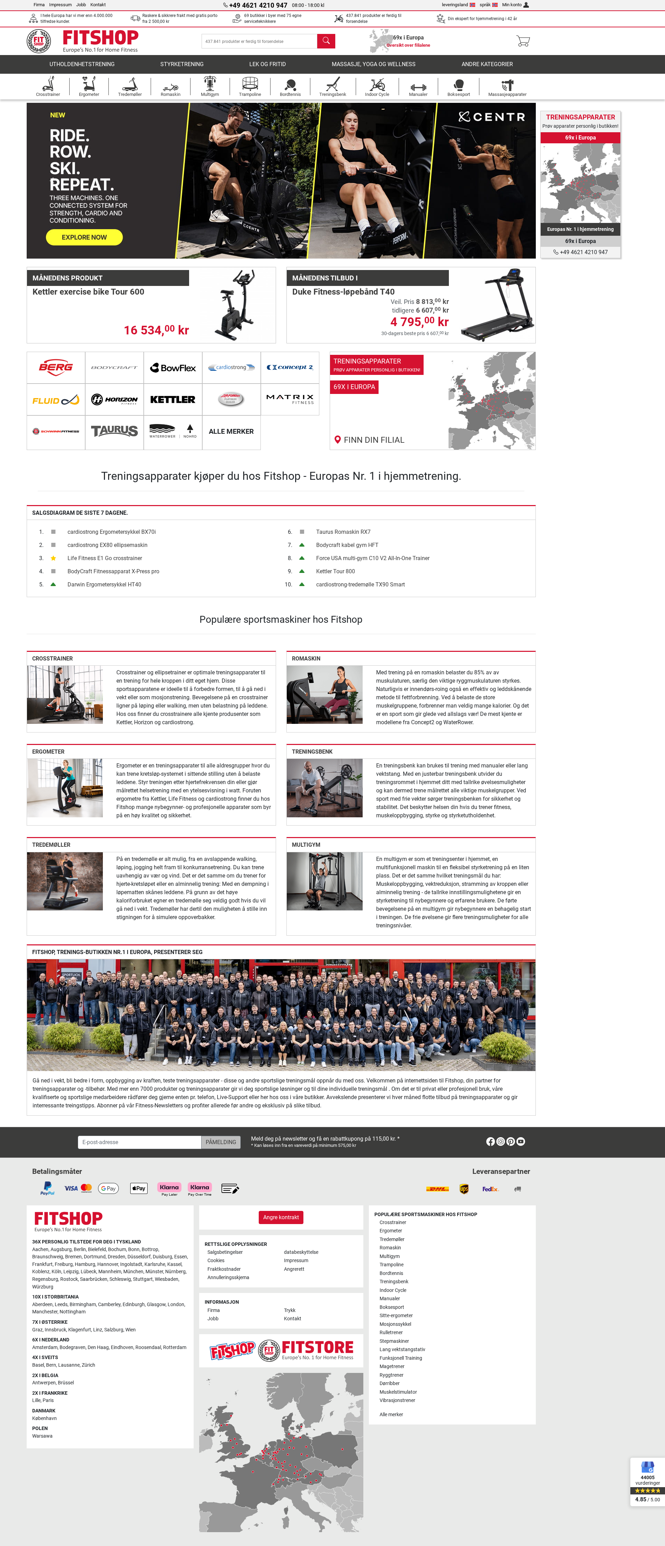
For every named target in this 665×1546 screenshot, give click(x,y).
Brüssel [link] (66, 1383)
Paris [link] (48, 1400)
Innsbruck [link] (55, 1330)
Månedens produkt (68, 278)
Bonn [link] (134, 1249)
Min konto (512, 4)
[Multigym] (325, 881)
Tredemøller (51, 845)
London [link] (176, 1304)
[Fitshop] (88, 40)
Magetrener (392, 1366)
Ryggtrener (392, 1375)
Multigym (306, 845)
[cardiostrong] (231, 367)
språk (485, 4)
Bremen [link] (73, 1257)
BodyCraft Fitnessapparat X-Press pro (113, 571)
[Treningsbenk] (325, 787)
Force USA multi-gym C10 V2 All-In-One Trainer (372, 558)
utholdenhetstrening (82, 64)
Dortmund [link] (95, 1257)
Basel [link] (38, 1365)
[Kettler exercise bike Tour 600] (238, 305)
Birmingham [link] (83, 1304)
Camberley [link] (109, 1304)
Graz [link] (37, 1330)
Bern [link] (51, 1365)
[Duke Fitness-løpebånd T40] (497, 305)
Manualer (390, 1299)
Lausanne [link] (69, 1365)
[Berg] (56, 367)
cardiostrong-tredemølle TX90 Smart (360, 584)
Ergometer (48, 751)
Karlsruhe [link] (154, 1264)
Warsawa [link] (42, 1436)
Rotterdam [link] (174, 1347)
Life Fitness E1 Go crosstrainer (105, 558)
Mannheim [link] (109, 1272)
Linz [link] (97, 1330)
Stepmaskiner (394, 1341)
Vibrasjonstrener (397, 1400)
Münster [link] (154, 1272)
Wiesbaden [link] (166, 1279)
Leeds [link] (61, 1304)
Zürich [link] (88, 1365)
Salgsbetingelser (225, 1252)
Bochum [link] (117, 1249)
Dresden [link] (116, 1257)
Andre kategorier (487, 64)
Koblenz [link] (41, 1272)
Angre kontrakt (281, 1217)
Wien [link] (130, 1330)
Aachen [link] (40, 1249)
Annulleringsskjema (228, 1277)
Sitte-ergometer (396, 1316)
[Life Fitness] (231, 399)
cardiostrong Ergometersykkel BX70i (112, 532)
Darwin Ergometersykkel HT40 (104, 584)
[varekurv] (525, 41)
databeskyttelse (301, 1252)
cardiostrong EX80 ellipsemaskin (108, 545)
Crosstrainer (52, 658)
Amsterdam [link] (44, 1347)
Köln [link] (56, 1272)
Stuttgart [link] (143, 1279)
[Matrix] (290, 399)
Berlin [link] (80, 1249)
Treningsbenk (312, 751)
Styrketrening (182, 64)
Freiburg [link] (64, 1264)
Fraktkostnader (224, 1269)
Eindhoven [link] (122, 1347)
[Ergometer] (65, 787)
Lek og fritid (267, 64)
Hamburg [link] (85, 1264)
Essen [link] (180, 1257)
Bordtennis (391, 1273)
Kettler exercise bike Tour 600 (88, 292)
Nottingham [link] (73, 1312)
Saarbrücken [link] (93, 1279)
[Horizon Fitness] (114, 399)
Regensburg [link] (45, 1279)
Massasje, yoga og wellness (374, 64)
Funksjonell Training (401, 1358)
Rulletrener (391, 1333)
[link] (433, 401)
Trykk (289, 1310)
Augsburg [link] (61, 1249)
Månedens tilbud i (325, 278)
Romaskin (306, 658)
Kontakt (98, 4)
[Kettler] (173, 399)
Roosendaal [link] (148, 1347)
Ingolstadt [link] (131, 1264)
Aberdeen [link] (42, 1304)
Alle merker (391, 1415)
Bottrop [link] (150, 1249)
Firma (39, 4)
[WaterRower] (173, 431)
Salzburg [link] (113, 1330)
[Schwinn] (56, 431)
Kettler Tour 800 (335, 571)
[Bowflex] (173, 367)
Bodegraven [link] (73, 1347)
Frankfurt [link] (42, 1264)
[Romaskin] (325, 694)
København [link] (44, 1418)
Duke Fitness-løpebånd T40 (343, 292)
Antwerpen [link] (44, 1383)
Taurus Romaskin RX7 (343, 532)
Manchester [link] (44, 1312)
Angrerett (294, 1269)
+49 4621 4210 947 (583, 252)
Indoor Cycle (393, 1290)
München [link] (133, 1272)
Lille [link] (36, 1400)
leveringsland (455, 4)
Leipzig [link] (71, 1272)
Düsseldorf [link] (139, 1257)
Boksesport (392, 1307)
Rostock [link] (69, 1279)
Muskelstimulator (398, 1392)
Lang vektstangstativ (402, 1349)
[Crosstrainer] (65, 694)
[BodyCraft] (114, 367)
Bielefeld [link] (97, 1249)
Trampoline (392, 1265)
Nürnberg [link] (175, 1272)
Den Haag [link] (98, 1347)
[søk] (326, 41)
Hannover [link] (107, 1264)
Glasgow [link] (156, 1304)
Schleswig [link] (120, 1279)
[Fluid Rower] (56, 399)
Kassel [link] (174, 1264)
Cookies (215, 1261)
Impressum (60, 4)
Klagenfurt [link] (79, 1330)
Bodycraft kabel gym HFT (347, 545)
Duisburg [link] (162, 1257)
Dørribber (390, 1383)
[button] (52, 181)
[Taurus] (114, 431)
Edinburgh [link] (134, 1304)
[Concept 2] (290, 367)
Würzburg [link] (42, 1287)
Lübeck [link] (88, 1272)
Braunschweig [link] (47, 1257)
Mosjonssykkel (395, 1324)
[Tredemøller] (65, 881)
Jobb (81, 4)
